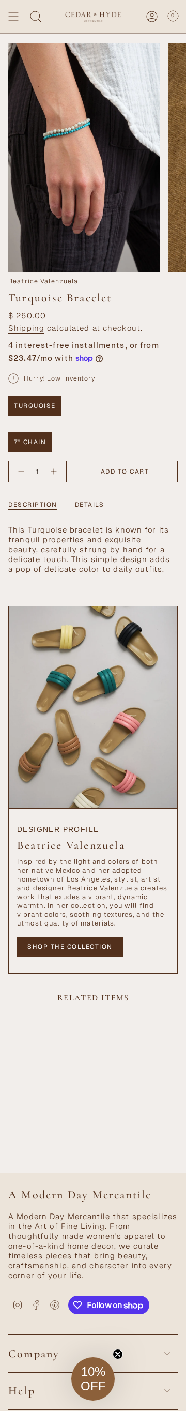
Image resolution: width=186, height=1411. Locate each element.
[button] (93, 1379)
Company (33, 1353)
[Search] (36, 16)
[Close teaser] (118, 1354)
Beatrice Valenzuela (43, 281)
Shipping (26, 328)
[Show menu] (13, 16)
